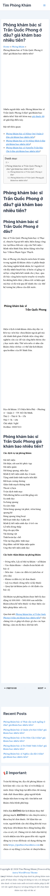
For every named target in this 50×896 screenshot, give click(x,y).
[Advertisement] (25, 83)
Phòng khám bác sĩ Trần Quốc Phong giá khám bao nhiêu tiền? (27, 179)
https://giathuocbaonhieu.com (24, 845)
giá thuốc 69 (38, 116)
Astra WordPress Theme (25, 872)
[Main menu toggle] (44, 5)
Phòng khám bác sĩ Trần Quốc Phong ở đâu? (26, 173)
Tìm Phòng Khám (17, 5)
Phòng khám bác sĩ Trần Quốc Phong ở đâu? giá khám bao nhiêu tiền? (24, 167)
